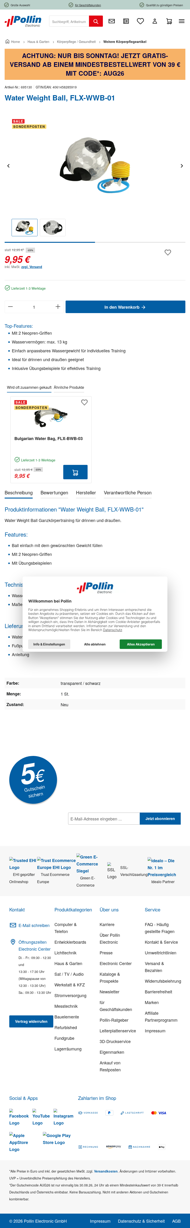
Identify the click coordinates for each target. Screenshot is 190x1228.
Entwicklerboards (70, 942)
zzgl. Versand (31, 266)
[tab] (19, 493)
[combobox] (69, 21)
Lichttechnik (65, 952)
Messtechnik (66, 1006)
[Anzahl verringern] (10, 307)
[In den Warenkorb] (75, 472)
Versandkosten (106, 1171)
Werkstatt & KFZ (69, 985)
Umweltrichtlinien (160, 952)
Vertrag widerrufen (31, 1021)
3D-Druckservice (115, 1041)
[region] (95, 179)
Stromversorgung (70, 995)
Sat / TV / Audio (69, 974)
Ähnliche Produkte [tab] (69, 387)
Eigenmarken (112, 1052)
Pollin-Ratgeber (114, 1020)
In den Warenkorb (122, 307)
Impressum (155, 1030)
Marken (152, 1002)
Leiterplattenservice (118, 1030)
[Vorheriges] (8, 165)
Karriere (107, 924)
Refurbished (65, 1027)
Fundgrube (64, 1038)
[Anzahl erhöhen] (58, 307)
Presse (106, 952)
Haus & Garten (68, 963)
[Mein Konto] (154, 21)
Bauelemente (66, 1017)
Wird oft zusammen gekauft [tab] (29, 387)
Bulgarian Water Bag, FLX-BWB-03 (48, 438)
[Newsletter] (111, 21)
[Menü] (182, 21)
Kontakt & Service (161, 942)
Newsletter (109, 991)
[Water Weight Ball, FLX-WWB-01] (95, 165)
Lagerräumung (68, 1049)
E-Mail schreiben (34, 925)
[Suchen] (96, 21)
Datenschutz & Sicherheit (141, 1221)
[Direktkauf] (126, 21)
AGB (176, 1221)
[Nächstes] (181, 165)
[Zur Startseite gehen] (23, 21)
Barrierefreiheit (158, 991)
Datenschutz (98, 829)
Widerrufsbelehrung (163, 981)
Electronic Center (116, 963)
